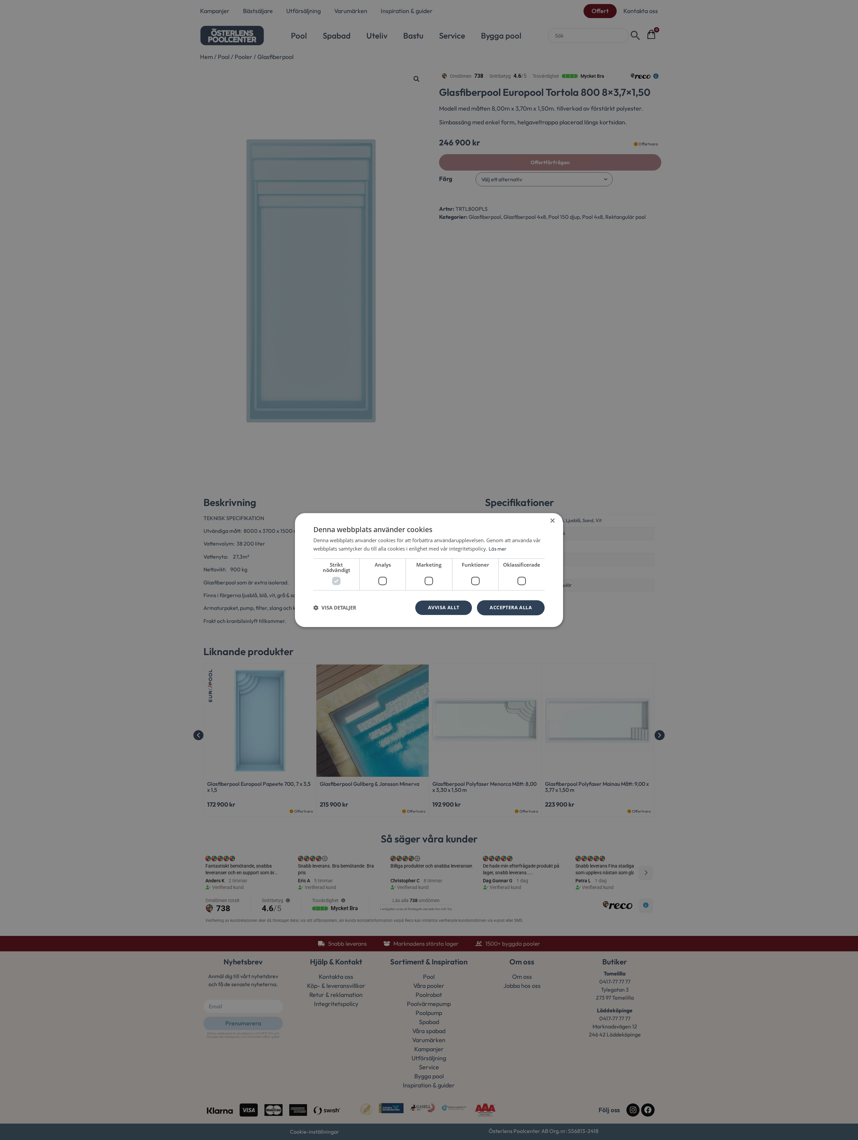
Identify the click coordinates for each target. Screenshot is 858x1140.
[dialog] (429, 570)
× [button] (552, 520)
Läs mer (497, 549)
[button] (334, 607)
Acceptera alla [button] (511, 607)
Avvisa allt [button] (443, 607)
